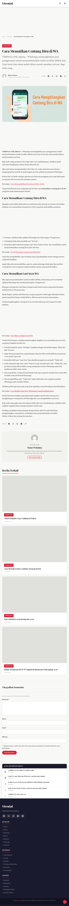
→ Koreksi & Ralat (7, 892)
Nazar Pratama (34, 447)
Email (4, 728)
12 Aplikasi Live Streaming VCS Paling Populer (21, 770)
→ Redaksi (5, 861)
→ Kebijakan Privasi (8, 889)
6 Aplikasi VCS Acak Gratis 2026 (17, 794)
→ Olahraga (6, 842)
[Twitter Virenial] (8, 816)
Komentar (5, 699)
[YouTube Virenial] (18, 816)
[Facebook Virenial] (4, 816)
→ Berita (4, 827)
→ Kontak (5, 858)
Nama (4, 719)
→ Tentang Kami (7, 855)
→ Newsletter (6, 883)
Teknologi (7, 46)
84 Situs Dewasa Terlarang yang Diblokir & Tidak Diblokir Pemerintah (28, 782)
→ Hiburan (5, 839)
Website (5, 737)
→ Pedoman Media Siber (9, 864)
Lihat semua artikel (34, 457)
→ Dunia (4, 830)
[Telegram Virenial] (22, 816)
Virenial (19, 900)
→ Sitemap (5, 886)
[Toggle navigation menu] (65, 3)
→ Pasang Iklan (7, 870)
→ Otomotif (5, 845)
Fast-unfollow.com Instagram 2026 (19, 619)
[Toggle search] (60, 3)
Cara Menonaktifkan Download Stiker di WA (27, 184)
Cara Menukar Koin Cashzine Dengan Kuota (22, 569)
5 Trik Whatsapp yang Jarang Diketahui (25, 252)
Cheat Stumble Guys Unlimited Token (20, 518)
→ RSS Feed (5, 880)
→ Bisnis (4, 836)
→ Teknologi (6, 833)
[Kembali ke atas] (65, 902)
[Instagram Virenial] (13, 816)
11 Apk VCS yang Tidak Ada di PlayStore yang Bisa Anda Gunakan (26, 776)
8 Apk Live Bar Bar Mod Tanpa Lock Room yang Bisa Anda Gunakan (27, 788)
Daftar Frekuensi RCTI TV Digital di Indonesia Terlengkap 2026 (31, 669)
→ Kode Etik (5, 867)
